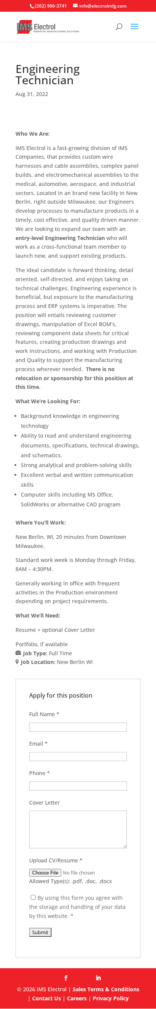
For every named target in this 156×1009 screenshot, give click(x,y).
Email (38, 743)
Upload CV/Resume (56, 860)
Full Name (44, 714)
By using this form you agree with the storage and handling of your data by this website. (77, 906)
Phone (39, 773)
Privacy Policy (111, 998)
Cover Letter (44, 802)
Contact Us (46, 998)
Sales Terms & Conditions (106, 989)
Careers (77, 998)
